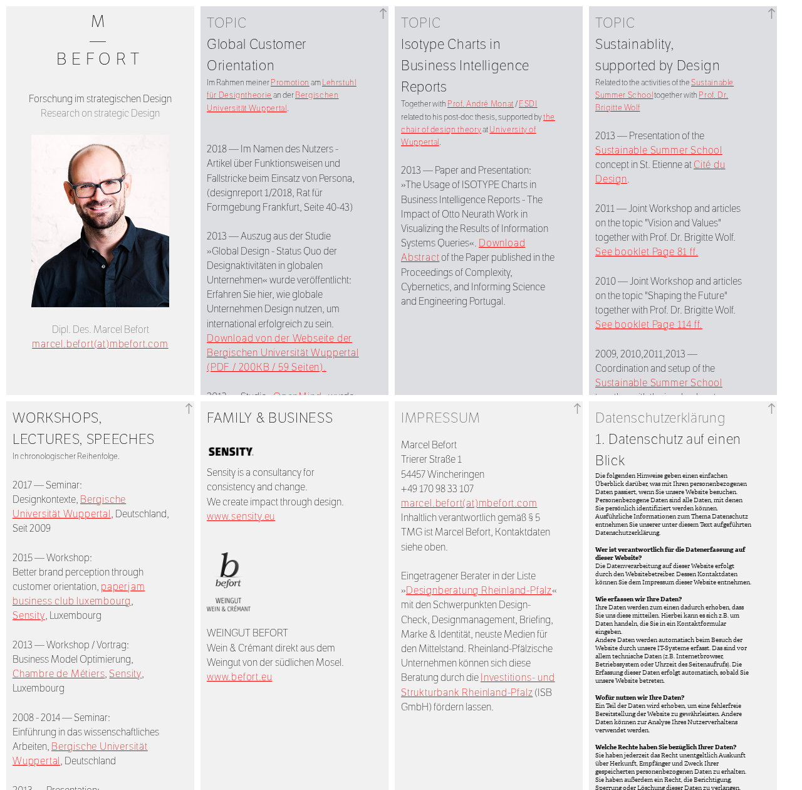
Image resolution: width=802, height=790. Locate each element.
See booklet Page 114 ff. (648, 324)
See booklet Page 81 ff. (646, 252)
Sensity (29, 615)
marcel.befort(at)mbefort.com (100, 344)
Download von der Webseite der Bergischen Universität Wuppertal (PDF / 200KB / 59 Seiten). (283, 352)
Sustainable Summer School (658, 150)
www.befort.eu (239, 677)
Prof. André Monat (480, 104)
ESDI (528, 104)
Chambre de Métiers (59, 674)
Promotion (290, 83)
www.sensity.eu (241, 516)
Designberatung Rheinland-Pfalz (479, 590)
